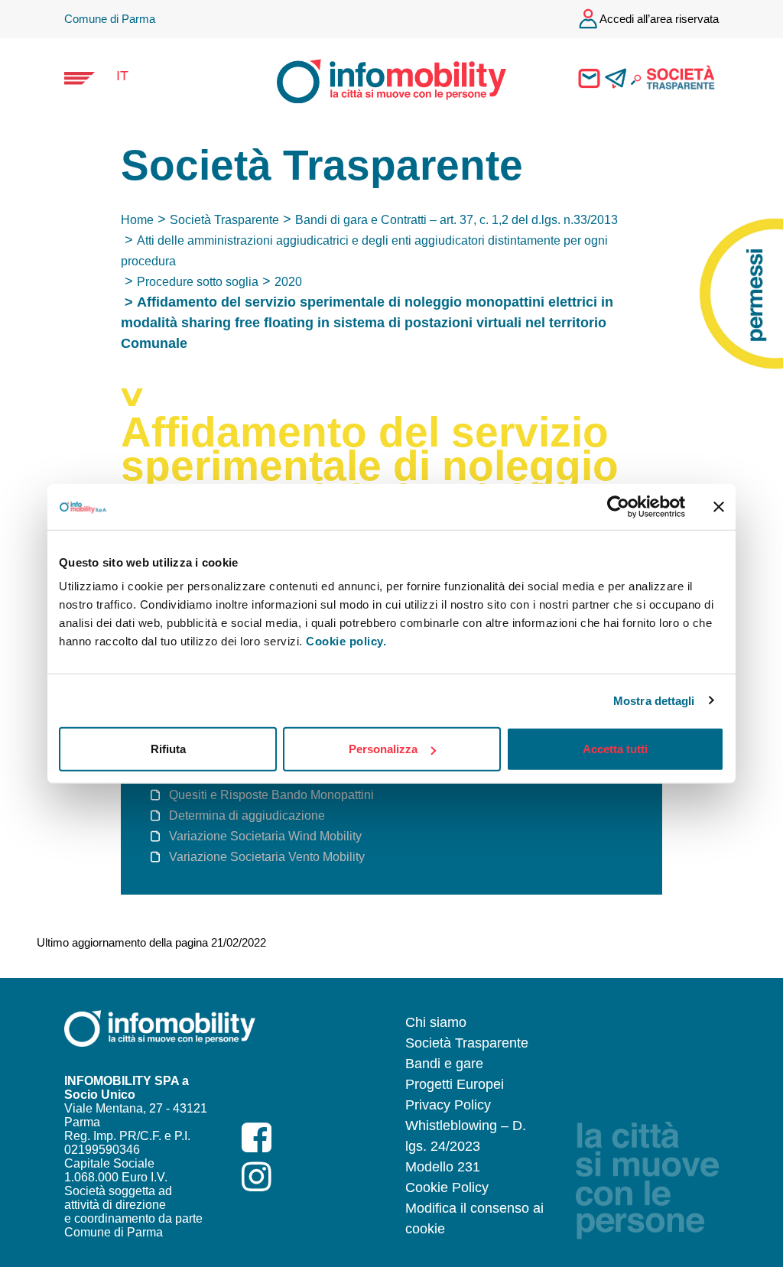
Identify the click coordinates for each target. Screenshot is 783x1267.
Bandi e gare (444, 1063)
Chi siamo (435, 1022)
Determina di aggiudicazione (247, 815)
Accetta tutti (615, 748)
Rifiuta (168, 748)
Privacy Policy (448, 1105)
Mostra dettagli (654, 700)
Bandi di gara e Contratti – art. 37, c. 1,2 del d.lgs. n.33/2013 (456, 219)
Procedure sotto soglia (197, 281)
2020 (288, 281)
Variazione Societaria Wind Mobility (265, 836)
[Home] (377, 80)
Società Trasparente (224, 219)
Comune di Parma (109, 18)
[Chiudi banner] (718, 506)
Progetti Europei (454, 1084)
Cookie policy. (346, 641)
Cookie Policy (447, 1187)
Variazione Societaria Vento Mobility (267, 856)
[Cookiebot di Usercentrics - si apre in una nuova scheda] (618, 506)
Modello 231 (442, 1166)
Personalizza (383, 748)
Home (137, 219)
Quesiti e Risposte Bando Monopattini (271, 794)
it (122, 75)
